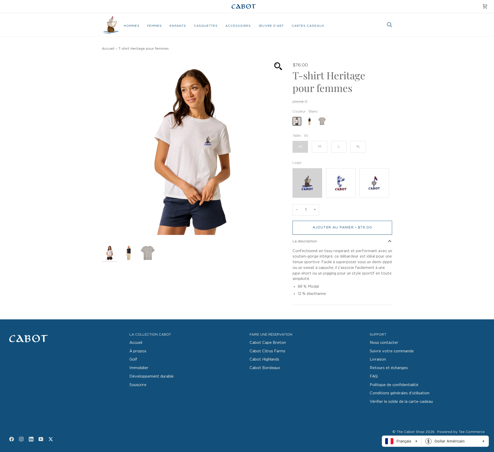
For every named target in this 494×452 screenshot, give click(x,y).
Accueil (108, 48)
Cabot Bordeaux (265, 368)
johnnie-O (300, 101)
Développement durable (151, 376)
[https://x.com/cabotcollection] (50, 439)
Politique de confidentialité (394, 385)
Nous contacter (384, 343)
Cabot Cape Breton (268, 343)
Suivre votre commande (392, 351)
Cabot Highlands (264, 359)
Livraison (378, 359)
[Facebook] (11, 439)
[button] (131, 26)
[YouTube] (41, 439)
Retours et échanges (389, 368)
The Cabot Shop (410, 432)
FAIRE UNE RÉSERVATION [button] (271, 334)
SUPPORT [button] (378, 334)
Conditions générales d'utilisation (399, 393)
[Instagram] (21, 439)
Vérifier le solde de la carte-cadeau (401, 402)
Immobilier (138, 368)
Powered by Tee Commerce (461, 432)
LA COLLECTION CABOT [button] (150, 334)
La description (305, 241)
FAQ (374, 376)
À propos (137, 351)
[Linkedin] (31, 439)
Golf (133, 359)
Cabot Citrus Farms (267, 351)
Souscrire (137, 385)
